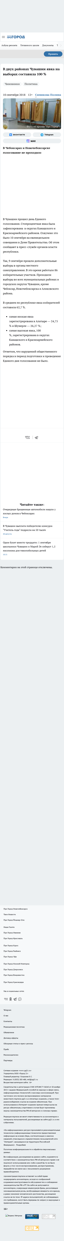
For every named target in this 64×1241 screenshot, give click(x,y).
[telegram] (37, 437)
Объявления (9, 1032)
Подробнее (21, 1145)
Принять (53, 54)
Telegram (7, 1010)
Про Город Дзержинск (13, 969)
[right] (61, 46)
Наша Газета (9, 927)
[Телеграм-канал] (47, 134)
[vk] (27, 437)
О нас (6, 1015)
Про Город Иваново (12, 932)
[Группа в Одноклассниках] (10, 999)
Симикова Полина (48, 95)
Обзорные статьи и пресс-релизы (18, 1043)
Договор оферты (11, 1038)
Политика (31, 84)
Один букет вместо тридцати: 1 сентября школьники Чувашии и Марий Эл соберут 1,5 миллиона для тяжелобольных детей (29, 548)
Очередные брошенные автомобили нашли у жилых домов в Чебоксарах (29, 513)
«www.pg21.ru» (25, 1070)
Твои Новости (10, 914)
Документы (48, 45)
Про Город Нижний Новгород (16, 964)
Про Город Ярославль (13, 938)
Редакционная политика (14, 1027)
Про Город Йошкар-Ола (14, 920)
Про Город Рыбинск (12, 951)
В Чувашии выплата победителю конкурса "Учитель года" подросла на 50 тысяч (27, 529)
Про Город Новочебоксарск (15, 909)
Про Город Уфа (10, 956)
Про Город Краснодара (14, 982)
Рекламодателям (11, 1055)
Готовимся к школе (30, 45)
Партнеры (8, 1060)
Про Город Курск (11, 945)
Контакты (8, 1021)
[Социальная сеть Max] (32, 141)
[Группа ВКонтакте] (17, 134)
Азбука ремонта (9, 45)
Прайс (6, 1049)
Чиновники (12, 84)
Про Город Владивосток (14, 975)
